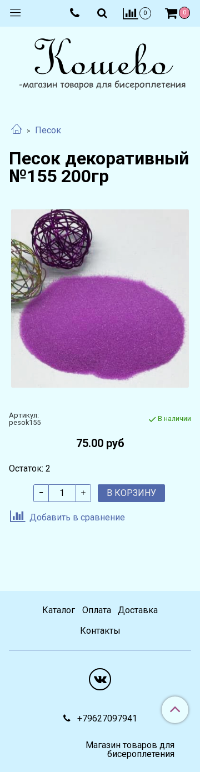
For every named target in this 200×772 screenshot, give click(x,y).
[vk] (100, 679)
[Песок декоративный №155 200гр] (100, 298)
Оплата (96, 610)
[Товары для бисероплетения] (100, 65)
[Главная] (16, 130)
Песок (48, 130)
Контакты (100, 630)
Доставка (138, 610)
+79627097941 (106, 718)
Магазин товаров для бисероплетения (130, 750)
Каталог (58, 610)
